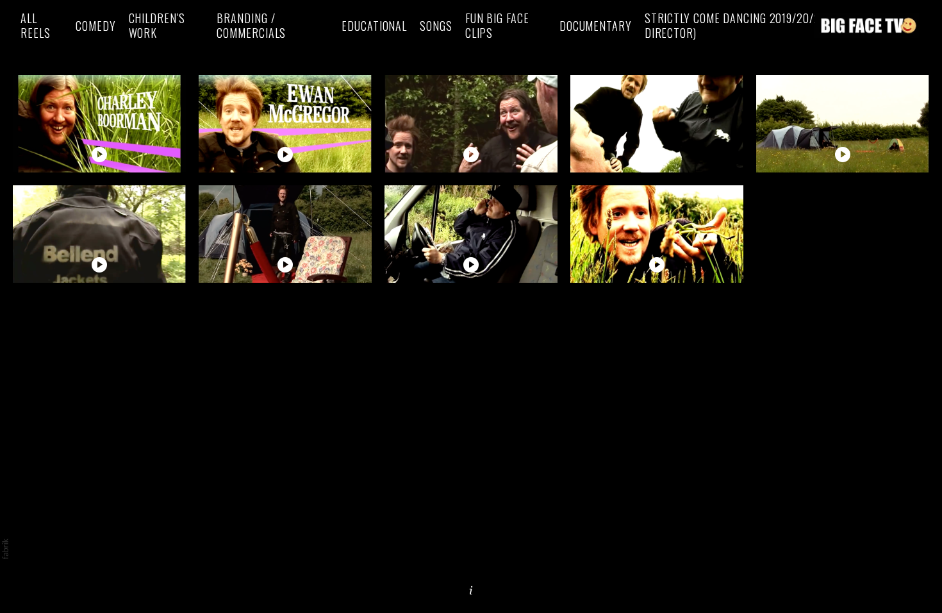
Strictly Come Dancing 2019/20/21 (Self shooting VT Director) (783, 25)
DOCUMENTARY (595, 26)
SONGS (436, 26)
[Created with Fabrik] (5, 548)
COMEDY (95, 26)
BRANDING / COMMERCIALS (251, 25)
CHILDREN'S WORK (157, 25)
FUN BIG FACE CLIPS (497, 25)
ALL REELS (36, 25)
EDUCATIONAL (374, 26)
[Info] (471, 590)
